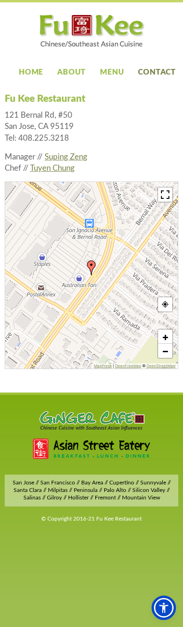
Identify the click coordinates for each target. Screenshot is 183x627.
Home (31, 72)
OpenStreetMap (160, 365)
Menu (112, 72)
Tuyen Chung (52, 168)
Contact (157, 72)
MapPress (103, 365)
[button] (91, 267)
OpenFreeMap (128, 365)
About (71, 72)
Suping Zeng (66, 157)
